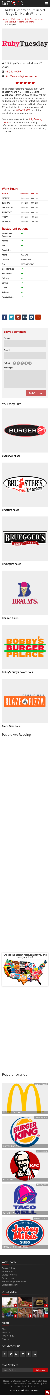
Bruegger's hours (9, 1274)
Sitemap (5, 1339)
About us (6, 1332)
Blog (4, 1329)
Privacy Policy (8, 1336)
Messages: (8, 367)
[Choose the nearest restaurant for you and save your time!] (25, 972)
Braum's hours (8, 1278)
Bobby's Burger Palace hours (15, 1281)
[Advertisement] (25, 158)
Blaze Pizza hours (10, 1285)
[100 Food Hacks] (9, 1302)
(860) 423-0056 (13, 71)
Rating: (7, 363)
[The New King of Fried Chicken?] (9, 1312)
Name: (7, 338)
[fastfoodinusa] (12, 3)
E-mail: (7, 350)
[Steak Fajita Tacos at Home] (25, 1302)
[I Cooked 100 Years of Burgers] (40, 1302)
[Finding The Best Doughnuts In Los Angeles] (25, 1312)
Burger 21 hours (9, 1268)
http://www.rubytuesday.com (21, 76)
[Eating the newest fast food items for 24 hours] (40, 1312)
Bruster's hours (9, 1271)
